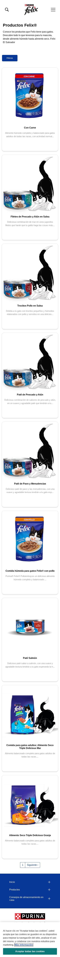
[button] (53, 9)
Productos (14, 889)
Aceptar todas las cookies (30, 951)
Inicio (12, 882)
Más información (24, 945)
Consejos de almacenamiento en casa (26, 898)
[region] (30, 939)
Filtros (10, 58)
